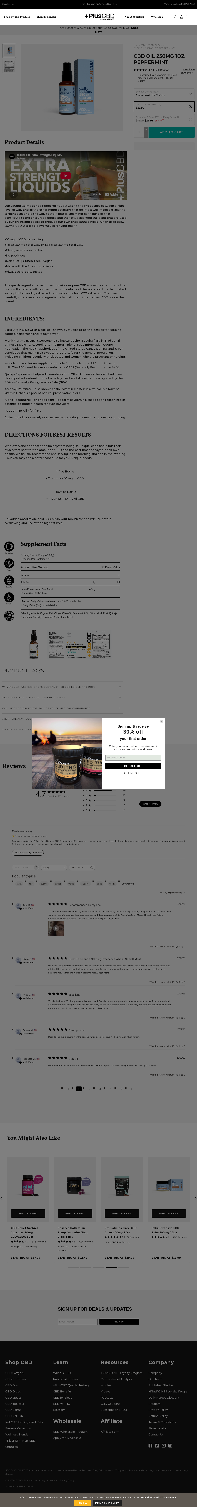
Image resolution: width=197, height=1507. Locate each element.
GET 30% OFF (133, 766)
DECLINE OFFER (133, 773)
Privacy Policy (107, 1503)
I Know (82, 1503)
